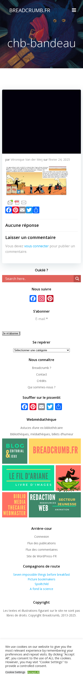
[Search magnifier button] (77, 278)
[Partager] (36, 211)
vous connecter (36, 246)
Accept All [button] (33, 672)
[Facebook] (8, 211)
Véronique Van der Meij (27, 159)
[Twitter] (29, 211)
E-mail (41, 318)
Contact (41, 374)
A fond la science (41, 589)
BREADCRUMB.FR (29, 10)
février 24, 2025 (59, 159)
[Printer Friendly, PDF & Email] (17, 202)
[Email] (22, 211)
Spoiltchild (42, 584)
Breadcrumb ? (41, 368)
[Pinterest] (15, 211)
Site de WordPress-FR (42, 556)
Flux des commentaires (42, 549)
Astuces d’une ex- (32, 428)
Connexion (41, 536)
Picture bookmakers (41, 579)
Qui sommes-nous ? (41, 387)
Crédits (41, 381)
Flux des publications (41, 543)
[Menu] (74, 10)
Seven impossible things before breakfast (41, 574)
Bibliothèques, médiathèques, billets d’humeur (41, 434)
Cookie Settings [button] (15, 672)
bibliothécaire (53, 428)
